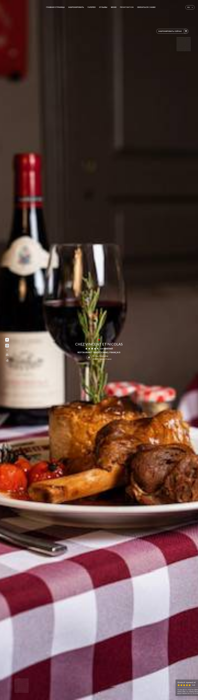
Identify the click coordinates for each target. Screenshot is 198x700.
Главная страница (55, 7)
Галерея (92, 7)
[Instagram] (7, 345)
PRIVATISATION (127, 7)
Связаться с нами (146, 7)
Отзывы (103, 7)
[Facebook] (7, 339)
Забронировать (76, 7)
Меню (114, 7)
